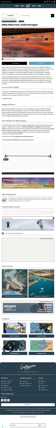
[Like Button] (39, 425)
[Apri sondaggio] (44, 1)
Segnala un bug (44, 389)
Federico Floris (39, 199)
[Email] (51, 212)
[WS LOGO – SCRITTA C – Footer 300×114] (28, 364)
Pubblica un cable (7, 387)
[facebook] (2, 400)
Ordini (41, 383)
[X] (46, 212)
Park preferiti (6, 385)
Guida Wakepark (11, 19)
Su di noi (5, 397)
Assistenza (42, 387)
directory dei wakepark (15, 132)
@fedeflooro (28, 201)
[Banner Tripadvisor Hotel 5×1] (28, 178)
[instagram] (5, 400)
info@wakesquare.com (6, 1)
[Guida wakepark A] (41, 322)
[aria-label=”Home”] (28, 5)
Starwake (47, 127)
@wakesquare (20, 201)
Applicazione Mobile (7, 389)
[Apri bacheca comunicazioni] (47, 1)
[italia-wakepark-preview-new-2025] (15, 270)
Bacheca (42, 381)
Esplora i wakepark (7, 381)
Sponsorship (25, 381)
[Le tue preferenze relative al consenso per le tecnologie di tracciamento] (2, 426)
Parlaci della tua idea (27, 383)
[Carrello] (49, 2)
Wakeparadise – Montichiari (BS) (41, 296)
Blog (6, 19)
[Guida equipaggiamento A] (14, 339)
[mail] (8, 400)
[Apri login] (52, 1)
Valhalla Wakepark (28, 127)
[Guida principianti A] (14, 322)
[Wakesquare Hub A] (41, 339)
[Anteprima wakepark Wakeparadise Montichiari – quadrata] (41, 270)
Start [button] (6, 159)
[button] (28, 98)
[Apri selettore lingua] (54, 1)
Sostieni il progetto (26, 385)
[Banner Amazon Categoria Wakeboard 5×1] (28, 303)
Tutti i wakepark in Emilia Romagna (22, 136)
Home (3, 19)
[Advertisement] (28, 250)
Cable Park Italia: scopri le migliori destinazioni (14, 296)
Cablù (4, 128)
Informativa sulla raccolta (28, 416)
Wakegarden (39, 127)
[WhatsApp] (49, 212)
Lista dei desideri (44, 385)
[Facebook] (43, 212)
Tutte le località (6, 383)
